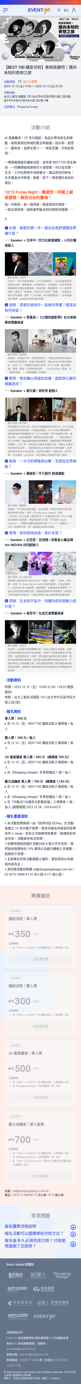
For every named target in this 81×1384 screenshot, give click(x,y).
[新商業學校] (21, 1303)
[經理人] (39, 1275)
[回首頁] (40, 10)
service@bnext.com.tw (34, 1354)
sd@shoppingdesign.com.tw (52, 869)
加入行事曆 (30, 81)
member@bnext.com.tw (21, 1349)
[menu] (5, 10)
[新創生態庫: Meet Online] (19, 1316)
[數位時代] (17, 1275)
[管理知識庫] (54, 1303)
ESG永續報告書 (58, 1337)
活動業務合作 (14, 1332)
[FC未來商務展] (44, 1289)
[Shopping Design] (63, 1275)
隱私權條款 (42, 1337)
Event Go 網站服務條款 (20, 1337)
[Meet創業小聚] (18, 1289)
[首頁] (46, 1316)
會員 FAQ (11, 1343)
